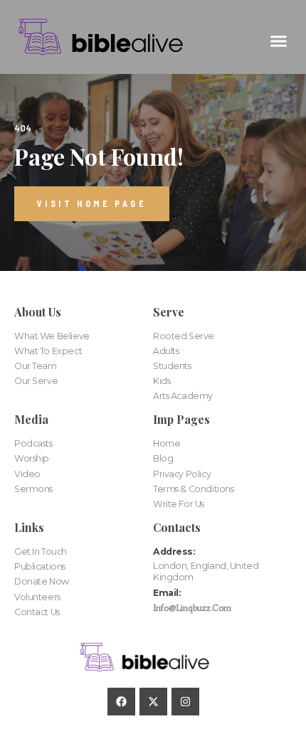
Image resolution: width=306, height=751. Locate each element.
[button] (278, 40)
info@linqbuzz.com (192, 607)
